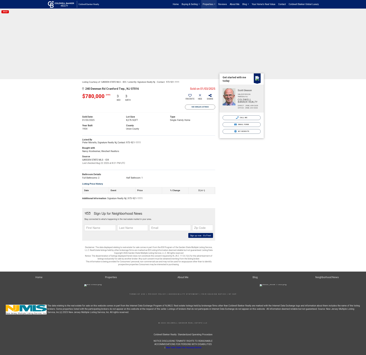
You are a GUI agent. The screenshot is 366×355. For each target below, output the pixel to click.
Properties (209, 6)
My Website (243, 131)
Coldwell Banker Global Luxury (304, 4)
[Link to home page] (62, 4)
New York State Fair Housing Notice (183, 347)
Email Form (243, 124)
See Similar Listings (200, 107)
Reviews (222, 4)
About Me (234, 4)
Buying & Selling (191, 6)
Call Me (243, 118)
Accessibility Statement (184, 294)
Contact (282, 4)
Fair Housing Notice (214, 294)
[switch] (190, 98)
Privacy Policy (157, 294)
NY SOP (233, 294)
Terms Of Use (137, 294)
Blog (246, 6)
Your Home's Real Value (263, 4)
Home (176, 4)
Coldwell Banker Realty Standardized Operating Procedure (183, 334)
